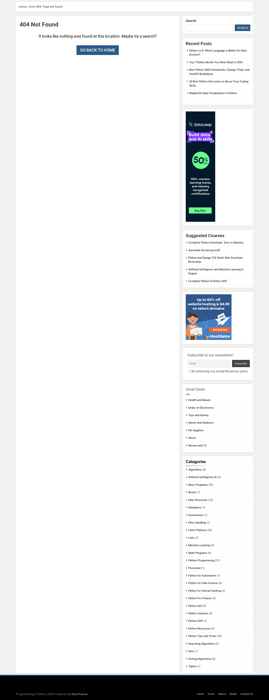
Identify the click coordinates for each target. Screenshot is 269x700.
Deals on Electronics (201, 407)
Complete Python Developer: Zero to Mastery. (216, 242)
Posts (211, 694)
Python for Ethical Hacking (204, 590)
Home (22, 6)
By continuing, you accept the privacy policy (219, 371)
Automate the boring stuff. (204, 250)
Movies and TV (197, 445)
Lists (191, 537)
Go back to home (97, 50)
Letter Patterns (197, 530)
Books (192, 492)
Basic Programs (198, 484)
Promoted (194, 568)
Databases (194, 507)
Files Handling (197, 522)
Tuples (192, 666)
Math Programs (197, 553)
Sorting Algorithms (199, 659)
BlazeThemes (79, 694)
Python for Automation (202, 575)
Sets (191, 651)
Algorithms (195, 469)
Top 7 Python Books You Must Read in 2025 (215, 62)
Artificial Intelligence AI (202, 477)
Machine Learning (199, 545)
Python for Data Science (203, 583)
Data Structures (197, 500)
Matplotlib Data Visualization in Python (213, 93)
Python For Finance (200, 598)
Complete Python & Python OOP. (207, 281)
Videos (222, 694)
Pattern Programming (201, 560)
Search (191, 21)
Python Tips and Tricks (202, 636)
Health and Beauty (199, 400)
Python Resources (199, 628)
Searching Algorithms (201, 643)
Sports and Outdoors (201, 422)
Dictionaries (195, 515)
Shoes (192, 438)
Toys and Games (198, 415)
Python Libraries (198, 613)
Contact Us (246, 694)
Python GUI (195, 606)
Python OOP (195, 621)
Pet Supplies (195, 430)
